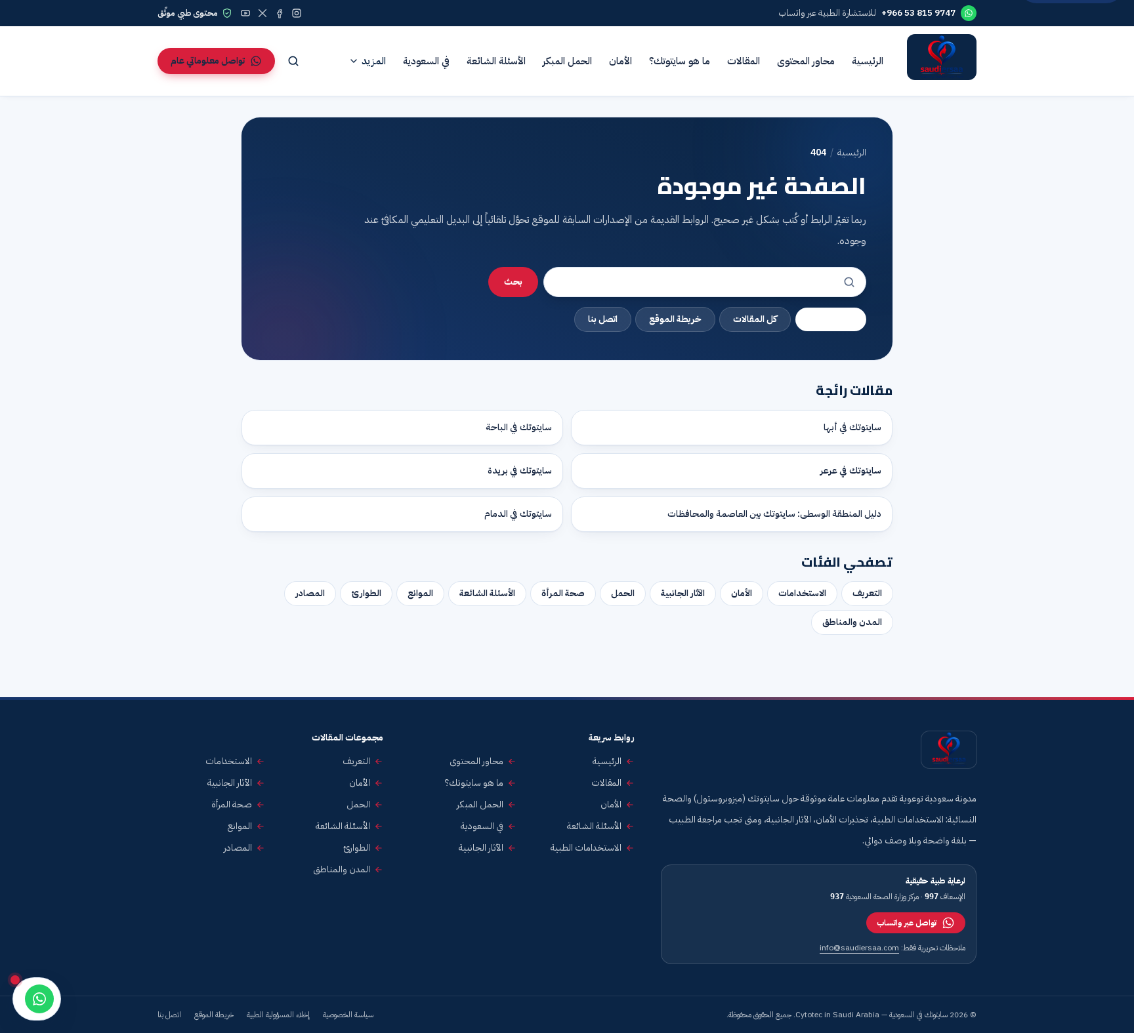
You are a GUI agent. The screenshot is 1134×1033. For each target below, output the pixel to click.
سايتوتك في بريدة (520, 470)
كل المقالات (755, 319)
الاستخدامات (802, 593)
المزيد (374, 61)
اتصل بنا (603, 319)
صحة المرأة (563, 593)
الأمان (620, 61)
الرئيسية (867, 61)
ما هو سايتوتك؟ (679, 61)
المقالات (743, 61)
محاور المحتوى (806, 61)
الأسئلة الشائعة (496, 61)
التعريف (867, 593)
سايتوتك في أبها (852, 427)
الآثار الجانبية (683, 593)
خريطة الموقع (675, 319)
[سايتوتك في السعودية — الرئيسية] (941, 61)
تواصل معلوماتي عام (208, 61)
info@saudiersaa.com (859, 948)
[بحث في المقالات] (293, 61)
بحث (513, 282)
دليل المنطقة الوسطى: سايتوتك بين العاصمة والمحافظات (774, 514)
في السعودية (426, 61)
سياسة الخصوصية (348, 1014)
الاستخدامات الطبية (586, 848)
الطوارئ (366, 593)
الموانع (420, 593)
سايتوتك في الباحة (519, 427)
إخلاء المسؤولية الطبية (278, 1014)
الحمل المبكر (567, 61)
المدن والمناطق (852, 622)
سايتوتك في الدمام (518, 514)
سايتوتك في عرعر (850, 470)
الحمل (623, 593)
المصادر (310, 593)
